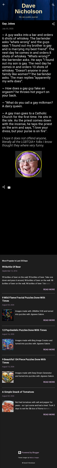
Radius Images (34, 457)
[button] (53, 24)
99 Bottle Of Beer (11, 266)
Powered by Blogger (30, 452)
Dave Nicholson (28, 9)
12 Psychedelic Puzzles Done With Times (24, 330)
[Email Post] (9, 188)
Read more (49, 289)
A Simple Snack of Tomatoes (18, 391)
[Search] (53, 5)
